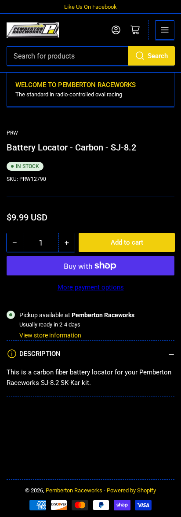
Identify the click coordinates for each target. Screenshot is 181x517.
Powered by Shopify (131, 490)
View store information (50, 335)
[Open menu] (164, 30)
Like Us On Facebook (90, 7)
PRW (12, 133)
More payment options (91, 287)
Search (158, 56)
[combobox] (90, 56)
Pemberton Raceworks (74, 490)
